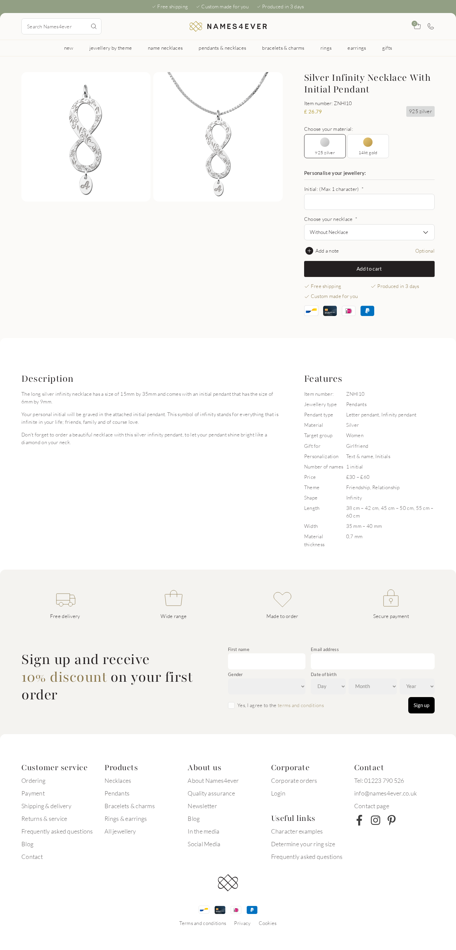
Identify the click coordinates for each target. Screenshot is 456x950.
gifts (387, 48)
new (68, 48)
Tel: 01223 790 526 (379, 780)
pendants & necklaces (222, 48)
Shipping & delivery (46, 806)
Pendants (117, 793)
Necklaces (117, 780)
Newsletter (202, 806)
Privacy (242, 923)
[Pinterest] (391, 820)
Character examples (297, 831)
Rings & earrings (125, 818)
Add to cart (369, 269)
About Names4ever (213, 780)
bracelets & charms (283, 48)
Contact (32, 856)
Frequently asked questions (57, 831)
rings (326, 48)
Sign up (421, 705)
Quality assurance (211, 793)
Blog (27, 844)
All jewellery (120, 831)
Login (278, 793)
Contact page (371, 806)
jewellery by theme (110, 48)
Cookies (268, 923)
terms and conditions (301, 705)
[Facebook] (359, 820)
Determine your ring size (303, 844)
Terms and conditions (202, 923)
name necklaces (165, 48)
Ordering (33, 780)
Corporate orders (294, 780)
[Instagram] (375, 820)
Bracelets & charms (129, 806)
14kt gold (368, 152)
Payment (33, 793)
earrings (357, 48)
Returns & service (44, 818)
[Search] (93, 26)
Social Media (204, 844)
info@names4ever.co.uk (385, 793)
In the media (203, 831)
